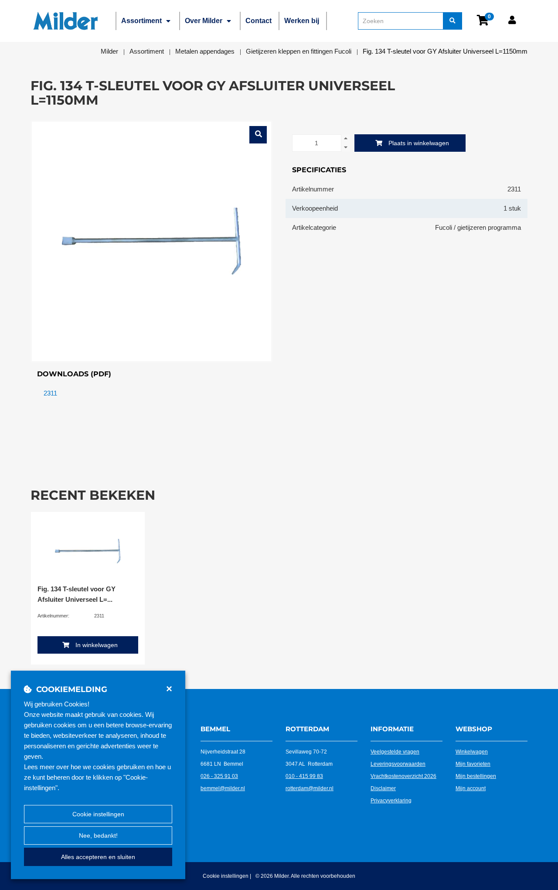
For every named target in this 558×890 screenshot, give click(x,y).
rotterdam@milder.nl (309, 788)
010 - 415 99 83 (304, 776)
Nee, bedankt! (98, 835)
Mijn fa (463, 764)
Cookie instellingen (98, 814)
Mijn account (471, 788)
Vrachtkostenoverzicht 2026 (403, 776)
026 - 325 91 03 (219, 776)
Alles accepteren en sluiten (98, 856)
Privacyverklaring (391, 801)
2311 (50, 393)
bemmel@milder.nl (223, 788)
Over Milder (203, 20)
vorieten (480, 764)
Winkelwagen (472, 752)
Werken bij (301, 20)
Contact (258, 20)
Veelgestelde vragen (395, 752)
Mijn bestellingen (476, 776)
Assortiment (141, 20)
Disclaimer (383, 788)
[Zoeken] (452, 21)
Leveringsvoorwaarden (398, 764)
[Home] (65, 21)
